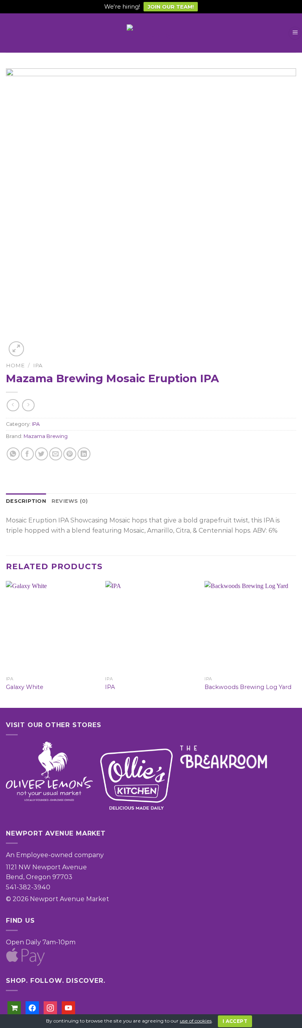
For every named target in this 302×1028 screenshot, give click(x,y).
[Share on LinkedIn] (83, 453)
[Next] (296, 643)
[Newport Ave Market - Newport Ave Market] (151, 33)
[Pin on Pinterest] (69, 453)
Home (15, 365)
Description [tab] (26, 501)
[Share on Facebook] (27, 453)
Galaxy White (24, 687)
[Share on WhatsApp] (13, 453)
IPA (37, 365)
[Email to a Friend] (55, 453)
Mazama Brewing (46, 436)
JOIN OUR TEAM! (170, 7)
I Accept (235, 1021)
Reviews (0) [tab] (70, 501)
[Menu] (295, 33)
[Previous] (6, 643)
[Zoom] (16, 349)
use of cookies (196, 1021)
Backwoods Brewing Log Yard (247, 687)
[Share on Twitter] (41, 453)
